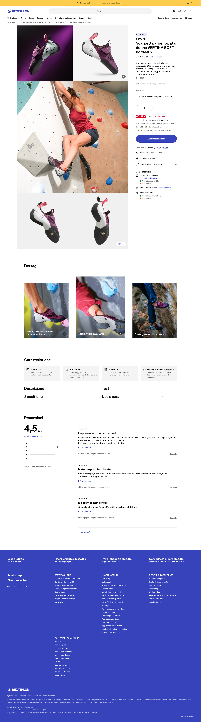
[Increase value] (150, 108)
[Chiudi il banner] (192, 3)
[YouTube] (19, 586)
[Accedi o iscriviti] (185, 11)
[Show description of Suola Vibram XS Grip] (120, 333)
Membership (177, 18)
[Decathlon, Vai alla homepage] (18, 11)
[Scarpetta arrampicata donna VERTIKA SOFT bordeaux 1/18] (100, 53)
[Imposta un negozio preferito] (174, 11)
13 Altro (121, 244)
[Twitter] (14, 586)
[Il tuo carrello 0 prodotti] (191, 11)
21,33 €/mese (143, 120)
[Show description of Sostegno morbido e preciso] (172, 334)
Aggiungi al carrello (156, 139)
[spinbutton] (144, 108)
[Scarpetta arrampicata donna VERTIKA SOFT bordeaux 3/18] (72, 137)
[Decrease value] (138, 108)
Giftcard (188, 18)
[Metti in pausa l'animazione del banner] (188, 3)
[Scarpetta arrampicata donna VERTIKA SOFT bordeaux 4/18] (45, 221)
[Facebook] (9, 586)
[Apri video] (124, 77)
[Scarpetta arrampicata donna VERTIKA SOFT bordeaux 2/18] (45, 53)
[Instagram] (25, 586)
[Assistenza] (179, 11)
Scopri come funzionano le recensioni (38, 467)
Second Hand (163, 18)
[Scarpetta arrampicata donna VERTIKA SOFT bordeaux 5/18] (100, 221)
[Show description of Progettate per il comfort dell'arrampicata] (64, 334)
